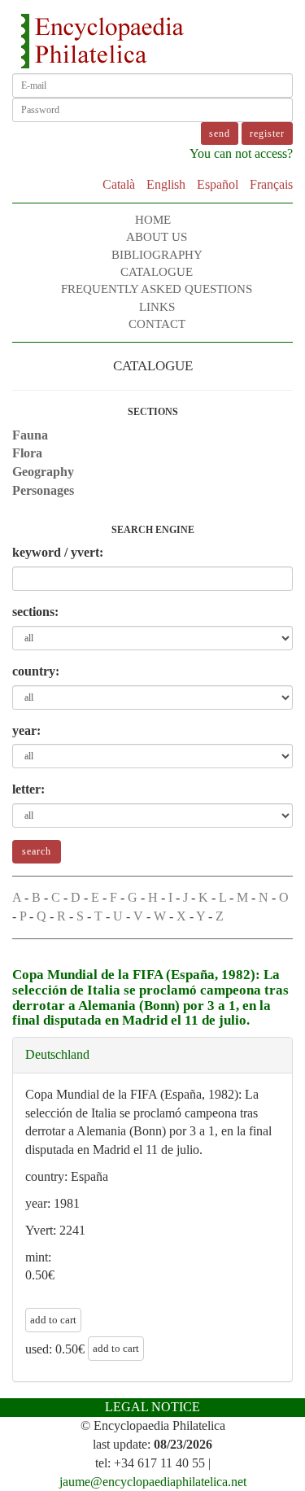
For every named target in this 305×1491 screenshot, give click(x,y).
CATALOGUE (156, 271)
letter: (28, 789)
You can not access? (241, 153)
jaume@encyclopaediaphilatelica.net (152, 1482)
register (267, 133)
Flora (27, 453)
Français (271, 184)
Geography (43, 472)
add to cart (53, 1320)
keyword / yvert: (57, 552)
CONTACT (157, 323)
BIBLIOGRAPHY (157, 254)
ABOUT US (156, 236)
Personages (43, 490)
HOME (153, 219)
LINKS (157, 306)
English (165, 184)
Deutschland (57, 1054)
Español (217, 184)
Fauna (30, 435)
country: (35, 671)
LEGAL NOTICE (152, 1407)
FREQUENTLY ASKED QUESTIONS (156, 288)
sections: (35, 612)
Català (118, 184)
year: (26, 730)
